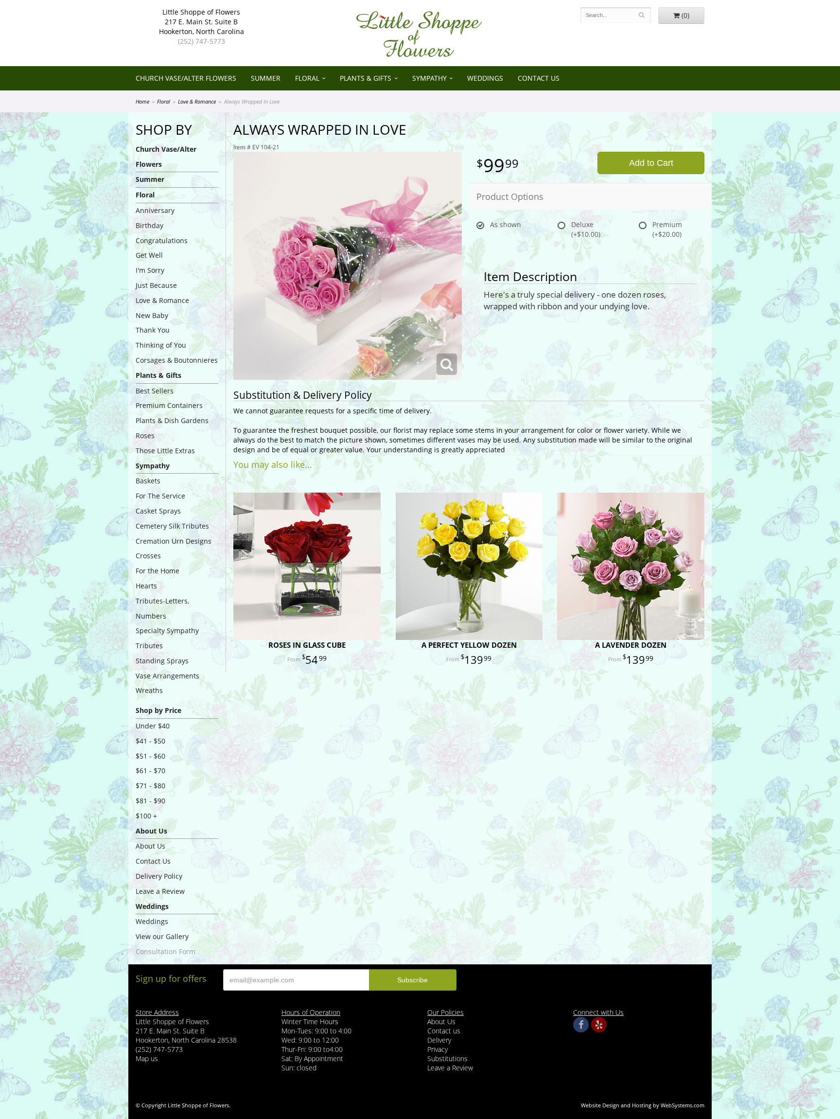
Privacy (437, 1049)
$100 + (146, 815)
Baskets (148, 480)
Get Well (149, 255)
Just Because (156, 285)
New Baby (152, 315)
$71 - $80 (150, 785)
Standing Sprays (162, 660)
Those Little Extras (165, 450)
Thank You (153, 330)
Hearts (146, 585)
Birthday (149, 225)
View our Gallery (162, 936)
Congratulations (162, 240)
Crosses (148, 555)
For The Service (160, 495)
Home (142, 101)
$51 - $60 (150, 756)
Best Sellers (155, 390)
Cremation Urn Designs (173, 541)
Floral (307, 78)
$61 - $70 (150, 770)
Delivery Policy (159, 876)
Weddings (485, 78)
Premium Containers (169, 405)
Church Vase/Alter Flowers (186, 78)
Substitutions (447, 1058)
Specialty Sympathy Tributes (167, 638)
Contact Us (539, 78)
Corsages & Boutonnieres (177, 360)
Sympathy (429, 78)
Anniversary (155, 210)
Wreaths (149, 690)
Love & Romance (197, 101)
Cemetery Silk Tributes (172, 526)
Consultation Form (165, 951)
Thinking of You (161, 345)
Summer (265, 78)
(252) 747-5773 (201, 41)
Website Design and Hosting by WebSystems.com (642, 1105)
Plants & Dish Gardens (172, 420)
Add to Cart (651, 163)
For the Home (157, 570)
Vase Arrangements (167, 675)
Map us (147, 1058)
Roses (145, 435)
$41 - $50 (150, 741)
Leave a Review (160, 891)
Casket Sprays (158, 510)
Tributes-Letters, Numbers (162, 608)
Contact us (443, 1030)
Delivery (439, 1040)
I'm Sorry (150, 270)
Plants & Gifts (365, 78)
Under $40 (153, 725)
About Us (150, 846)
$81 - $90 (150, 800)
